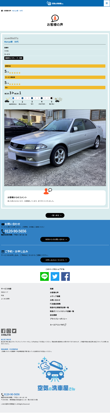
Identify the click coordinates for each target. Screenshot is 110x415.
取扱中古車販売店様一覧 (59, 307)
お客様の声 (7, 11)
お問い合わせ (55, 300)
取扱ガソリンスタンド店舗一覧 (62, 311)
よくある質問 (5, 299)
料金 (2, 295)
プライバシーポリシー (58, 319)
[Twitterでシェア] (55, 280)
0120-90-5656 (15, 230)
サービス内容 (6, 288)
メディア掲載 (55, 296)
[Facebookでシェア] (65, 280)
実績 (51, 288)
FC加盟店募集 (55, 304)
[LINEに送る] (44, 280)
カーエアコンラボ (57, 324)
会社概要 (53, 315)
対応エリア (4, 292)
